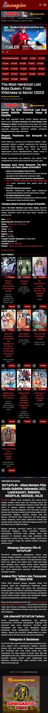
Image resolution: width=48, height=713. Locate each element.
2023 (10, 229)
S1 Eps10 (14, 69)
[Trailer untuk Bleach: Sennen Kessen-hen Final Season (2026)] (3, 307)
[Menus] (45, 5)
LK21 (33, 602)
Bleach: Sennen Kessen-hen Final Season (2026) (8, 286)
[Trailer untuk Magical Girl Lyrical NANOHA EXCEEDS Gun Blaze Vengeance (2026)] (19, 421)
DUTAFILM (5, 500)
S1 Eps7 (31, 63)
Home (3, 18)
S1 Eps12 (32, 69)
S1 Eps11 (23, 69)
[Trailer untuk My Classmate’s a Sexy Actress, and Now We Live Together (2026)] (34, 307)
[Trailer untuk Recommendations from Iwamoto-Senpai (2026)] (3, 470)
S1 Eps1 (24, 58)
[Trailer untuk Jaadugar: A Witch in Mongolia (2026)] (34, 421)
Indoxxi (19, 604)
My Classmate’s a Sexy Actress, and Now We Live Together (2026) (39, 288)
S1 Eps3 (41, 58)
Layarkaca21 (41, 602)
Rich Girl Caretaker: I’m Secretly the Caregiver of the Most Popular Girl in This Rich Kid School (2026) (8, 345)
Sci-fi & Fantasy (20, 224)
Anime (10, 224)
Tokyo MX (18, 243)
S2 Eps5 (32, 74)
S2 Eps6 (41, 74)
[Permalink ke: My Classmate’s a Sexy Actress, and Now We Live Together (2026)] (39, 268)
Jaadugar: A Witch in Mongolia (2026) (39, 397)
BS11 (11, 243)
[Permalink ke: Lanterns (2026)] (24, 268)
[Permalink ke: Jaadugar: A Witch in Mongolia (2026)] (39, 379)
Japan (10, 234)
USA (24, 293)
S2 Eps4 (23, 74)
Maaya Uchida (37, 246)
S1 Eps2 (33, 58)
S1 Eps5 (14, 63)
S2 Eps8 (14, 79)
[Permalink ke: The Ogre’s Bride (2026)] (24, 320)
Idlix (24, 604)
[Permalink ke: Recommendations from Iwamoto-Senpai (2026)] (8, 435)
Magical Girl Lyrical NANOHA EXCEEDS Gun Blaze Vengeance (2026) (24, 400)
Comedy (11, 360)
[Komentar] (7, 52)
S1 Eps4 (5, 63)
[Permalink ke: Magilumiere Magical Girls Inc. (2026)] (8, 379)
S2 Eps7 (5, 79)
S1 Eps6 (23, 63)
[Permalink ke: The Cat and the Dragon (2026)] (39, 320)
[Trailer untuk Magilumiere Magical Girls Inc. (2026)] (3, 421)
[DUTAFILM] (14, 5)
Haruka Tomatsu (24, 246)
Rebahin (4, 604)
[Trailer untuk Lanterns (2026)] (19, 307)
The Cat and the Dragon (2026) (39, 336)
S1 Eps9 (5, 69)
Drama (20, 289)
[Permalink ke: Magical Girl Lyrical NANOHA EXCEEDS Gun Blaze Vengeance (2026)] (24, 379)
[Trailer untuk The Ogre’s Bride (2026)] (19, 366)
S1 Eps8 (40, 63)
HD (10, 226)
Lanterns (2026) (24, 282)
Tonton (12, 306)
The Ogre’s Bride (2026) (24, 335)
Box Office (23, 287)
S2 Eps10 (23, 79)
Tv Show (11, 18)
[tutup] (1, 694)
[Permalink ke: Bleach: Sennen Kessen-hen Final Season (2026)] (8, 268)
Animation (6, 298)
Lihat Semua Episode (10, 58)
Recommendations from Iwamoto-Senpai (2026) (11, 453)
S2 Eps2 (5, 74)
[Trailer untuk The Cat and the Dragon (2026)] (34, 366)
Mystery (26, 289)
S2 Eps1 (41, 69)
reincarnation (8, 250)
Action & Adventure (8, 295)
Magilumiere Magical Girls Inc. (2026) (8, 395)
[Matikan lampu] (3, 52)
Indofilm (12, 604)
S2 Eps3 (14, 74)
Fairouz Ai (12, 246)
